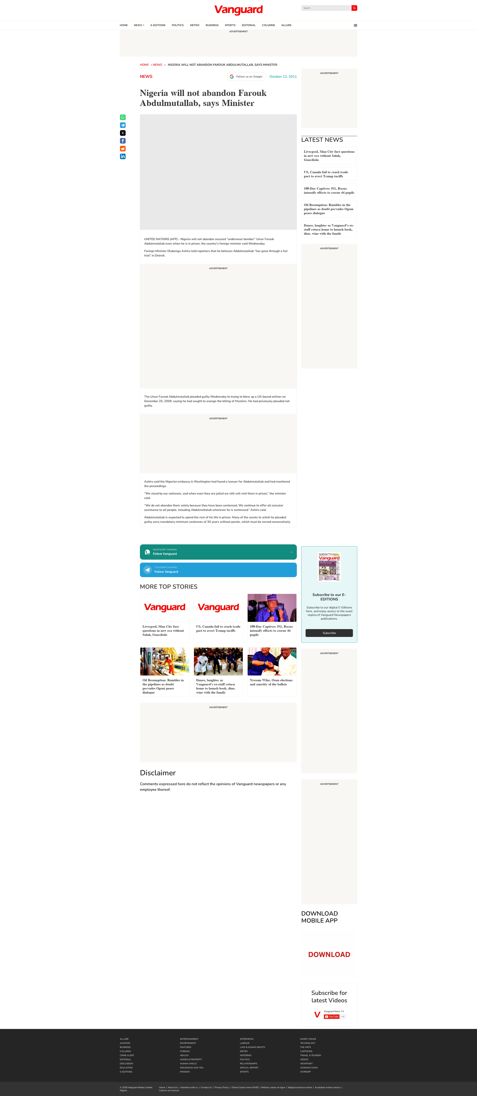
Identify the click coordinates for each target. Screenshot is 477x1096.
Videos (304, 1059)
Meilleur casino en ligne (273, 1087)
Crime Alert (127, 1055)
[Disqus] (218, 849)
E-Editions (126, 1071)
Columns (268, 25)
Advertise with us (189, 1087)
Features (185, 1047)
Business (212, 25)
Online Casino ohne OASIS (245, 1087)
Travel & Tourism (310, 1055)
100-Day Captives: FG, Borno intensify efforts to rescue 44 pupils (329, 190)
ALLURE (286, 25)
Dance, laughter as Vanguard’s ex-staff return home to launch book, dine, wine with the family (329, 229)
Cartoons (306, 1051)
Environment (188, 1043)
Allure (124, 1039)
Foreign (185, 1051)
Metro (194, 25)
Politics (178, 25)
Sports (230, 25)
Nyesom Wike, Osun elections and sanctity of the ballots (271, 682)
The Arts (305, 1047)
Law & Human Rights (252, 1047)
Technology (307, 1043)
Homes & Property (191, 1059)
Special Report (249, 1067)
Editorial (249, 25)
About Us (173, 1087)
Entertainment (189, 1039)
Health (184, 1055)
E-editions (158, 25)
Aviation (125, 1043)
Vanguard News (238, 10)
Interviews (246, 1039)
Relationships (248, 1063)
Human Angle (188, 1063)
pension (185, 1071)
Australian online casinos (327, 1087)
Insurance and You (191, 1067)
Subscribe (329, 633)
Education (126, 1067)
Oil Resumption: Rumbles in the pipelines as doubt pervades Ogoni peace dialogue (328, 208)
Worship (305, 1071)
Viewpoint (306, 1063)
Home (124, 25)
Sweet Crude (308, 1039)
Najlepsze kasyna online (300, 1087)
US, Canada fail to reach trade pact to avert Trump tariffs (326, 174)
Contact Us (206, 1087)
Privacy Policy (222, 1087)
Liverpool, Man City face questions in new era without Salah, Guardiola (329, 155)
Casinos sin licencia (169, 1090)
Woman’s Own (309, 1067)
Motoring (246, 1055)
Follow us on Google (249, 76)
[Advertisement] (218, 327)
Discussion (126, 1063)
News (138, 25)
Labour (244, 1043)
